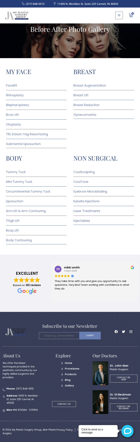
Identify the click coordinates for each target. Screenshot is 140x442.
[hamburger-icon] (119, 15)
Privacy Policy (65, 429)
